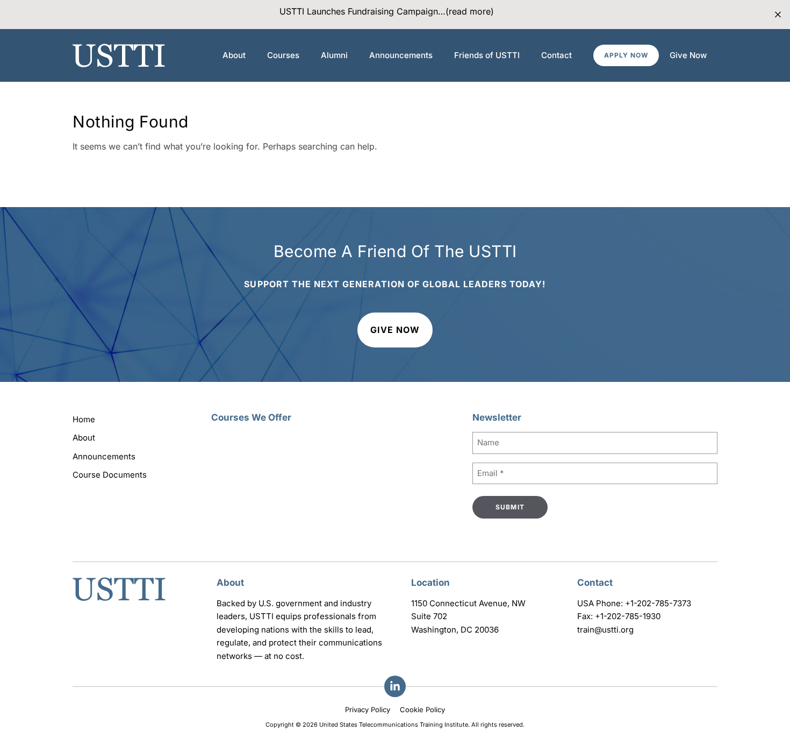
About (234, 55)
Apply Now (626, 55)
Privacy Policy (367, 709)
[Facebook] (395, 686)
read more (470, 11)
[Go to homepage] (119, 602)
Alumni (334, 55)
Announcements (401, 55)
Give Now (688, 55)
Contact (556, 55)
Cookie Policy (422, 709)
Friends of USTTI (487, 55)
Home (84, 419)
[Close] (778, 15)
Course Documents (110, 475)
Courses (283, 55)
